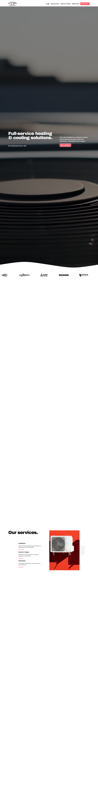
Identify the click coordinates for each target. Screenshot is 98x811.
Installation (55, 3)
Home (47, 3)
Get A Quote (84, 3)
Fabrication (75, 3)
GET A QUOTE (65, 145)
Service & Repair (65, 3)
